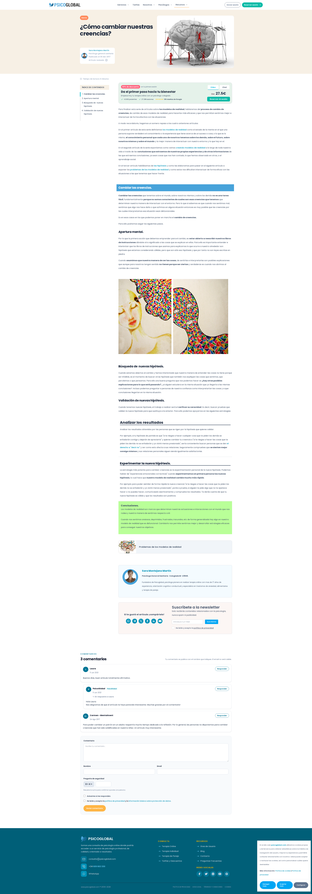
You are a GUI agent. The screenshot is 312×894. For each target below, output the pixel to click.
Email (159, 766)
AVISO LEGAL (196, 887)
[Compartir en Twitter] (141, 621)
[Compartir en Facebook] (147, 621)
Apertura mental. (91, 98)
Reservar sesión (251, 5)
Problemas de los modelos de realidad (160, 546)
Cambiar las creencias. (94, 94)
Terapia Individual (170, 851)
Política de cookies (283, 871)
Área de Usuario (207, 846)
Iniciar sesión (233, 5)
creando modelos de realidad (190, 147)
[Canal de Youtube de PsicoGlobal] (160, 621)
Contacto (205, 856)
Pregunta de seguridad (93, 778)
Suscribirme (211, 622)
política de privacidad (204, 628)
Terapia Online (169, 846)
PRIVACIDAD (181, 887)
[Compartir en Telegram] (134, 621)
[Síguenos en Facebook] (199, 874)
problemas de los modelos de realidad (149, 169)
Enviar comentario (94, 808)
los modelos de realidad (175, 129)
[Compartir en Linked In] (153, 621)
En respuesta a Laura (103, 696)
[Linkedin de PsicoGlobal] (213, 874)
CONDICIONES (213, 887)
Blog (202, 851)
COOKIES (228, 887)
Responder (222, 669)
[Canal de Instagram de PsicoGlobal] (227, 874)
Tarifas (136, 4)
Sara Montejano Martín (99, 50)
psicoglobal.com (278, 845)
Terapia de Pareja (170, 856)
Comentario (88, 741)
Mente (84, 18)
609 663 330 (97, 866)
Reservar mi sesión (218, 99)
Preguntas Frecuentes (211, 861)
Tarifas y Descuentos (172, 861)
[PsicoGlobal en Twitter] (206, 874)
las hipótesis (160, 165)
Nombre (87, 766)
